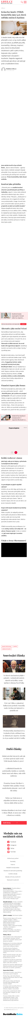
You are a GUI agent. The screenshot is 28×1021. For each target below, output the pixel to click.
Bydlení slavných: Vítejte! (9, 895)
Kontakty (12, 861)
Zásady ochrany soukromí (12, 877)
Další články (7, 823)
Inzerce (13, 864)
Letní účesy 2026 (7, 910)
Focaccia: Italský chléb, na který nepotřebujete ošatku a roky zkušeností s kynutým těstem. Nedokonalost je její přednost (11, 998)
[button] (22, 2)
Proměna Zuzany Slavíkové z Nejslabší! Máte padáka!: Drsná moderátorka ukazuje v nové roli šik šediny (12, 950)
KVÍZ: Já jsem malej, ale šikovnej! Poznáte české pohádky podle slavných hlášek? (11, 982)
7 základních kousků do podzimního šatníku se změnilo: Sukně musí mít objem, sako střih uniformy (12, 961)
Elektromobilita (7, 912)
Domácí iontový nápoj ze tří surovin (12, 918)
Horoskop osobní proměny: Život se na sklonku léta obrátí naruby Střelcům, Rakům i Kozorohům (12, 987)
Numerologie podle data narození (12, 894)
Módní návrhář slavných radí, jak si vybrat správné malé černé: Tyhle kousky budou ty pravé (13, 758)
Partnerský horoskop (8, 891)
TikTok (12, 848)
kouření (15, 646)
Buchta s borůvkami (9, 927)
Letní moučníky (17, 910)
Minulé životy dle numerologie (12, 903)
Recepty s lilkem (7, 925)
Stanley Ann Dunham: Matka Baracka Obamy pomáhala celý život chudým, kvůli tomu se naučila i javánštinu (12, 966)
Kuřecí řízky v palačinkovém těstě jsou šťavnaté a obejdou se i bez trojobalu (11, 992)
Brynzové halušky (17, 925)
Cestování (14, 892)
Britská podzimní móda (16, 906)
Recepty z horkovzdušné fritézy (11, 931)
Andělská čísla (6, 892)
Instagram (13, 845)
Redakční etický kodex (12, 867)
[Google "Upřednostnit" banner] (14, 325)
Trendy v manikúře (17, 902)
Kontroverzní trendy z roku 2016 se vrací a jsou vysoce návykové (12, 973)
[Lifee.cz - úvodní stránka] (6, 2)
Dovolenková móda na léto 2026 (11, 909)
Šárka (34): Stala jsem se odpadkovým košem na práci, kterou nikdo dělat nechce (14, 800)
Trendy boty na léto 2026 (10, 907)
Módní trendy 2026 (8, 897)
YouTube (13, 852)
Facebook (13, 842)
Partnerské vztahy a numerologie (11, 904)
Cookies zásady (12, 874)
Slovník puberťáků (8, 889)
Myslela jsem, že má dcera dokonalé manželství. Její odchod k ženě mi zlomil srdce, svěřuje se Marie (12, 944)
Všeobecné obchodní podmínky (13, 871)
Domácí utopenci (7, 928)
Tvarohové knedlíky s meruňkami (11, 930)
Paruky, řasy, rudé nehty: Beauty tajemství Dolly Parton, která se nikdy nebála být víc (12, 977)
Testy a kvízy (18, 891)
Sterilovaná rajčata (17, 915)
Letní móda (17, 897)
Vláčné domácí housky (9, 922)
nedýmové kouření (6, 649)
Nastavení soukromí (13, 880)
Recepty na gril (14, 898)
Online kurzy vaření (12, 858)
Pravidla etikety (16, 888)
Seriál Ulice (6, 906)
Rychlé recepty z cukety (10, 919)
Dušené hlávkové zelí (8, 924)
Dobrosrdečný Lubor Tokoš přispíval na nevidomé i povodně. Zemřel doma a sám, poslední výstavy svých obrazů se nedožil (12, 939)
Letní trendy (6, 898)
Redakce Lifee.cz (11, 69)
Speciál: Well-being (6, 646)
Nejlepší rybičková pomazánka (11, 921)
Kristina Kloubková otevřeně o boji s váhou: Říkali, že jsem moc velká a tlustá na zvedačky (14, 812)
